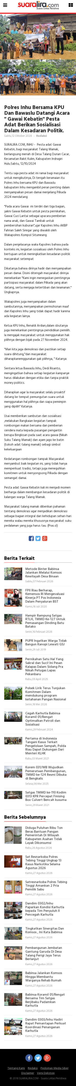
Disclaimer (27, 1073)
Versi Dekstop (46, 1073)
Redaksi (33, 1068)
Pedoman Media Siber (54, 1068)
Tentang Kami (16, 1068)
